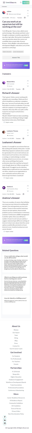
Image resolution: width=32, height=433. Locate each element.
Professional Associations (16, 387)
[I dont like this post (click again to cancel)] (28, 86)
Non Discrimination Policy (16, 414)
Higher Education (16, 377)
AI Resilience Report (16, 400)
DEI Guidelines (16, 406)
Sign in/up (26, 2)
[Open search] (21, 2)
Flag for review (8, 122)
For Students (16, 356)
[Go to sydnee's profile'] (4, 14)
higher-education (7, 51)
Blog (16, 340)
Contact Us (16, 346)
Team (16, 335)
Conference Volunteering (16, 390)
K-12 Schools (16, 371)
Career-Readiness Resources (16, 398)
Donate (16, 364)
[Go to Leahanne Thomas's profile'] (4, 134)
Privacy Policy (16, 411)
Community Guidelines (16, 403)
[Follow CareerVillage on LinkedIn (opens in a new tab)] (4, 420)
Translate (19, 17)
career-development (18, 51)
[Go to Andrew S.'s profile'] (4, 189)
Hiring (16, 338)
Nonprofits (16, 374)
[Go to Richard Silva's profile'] (4, 84)
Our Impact (16, 332)
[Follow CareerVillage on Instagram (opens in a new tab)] (4, 423)
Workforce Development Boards (16, 382)
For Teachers (16, 361)
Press (16, 343)
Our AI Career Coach (16, 349)
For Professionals (16, 359)
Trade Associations (16, 385)
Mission (16, 330)
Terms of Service (16, 408)
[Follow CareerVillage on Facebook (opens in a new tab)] (4, 417)
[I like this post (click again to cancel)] (28, 10)
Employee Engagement (16, 379)
